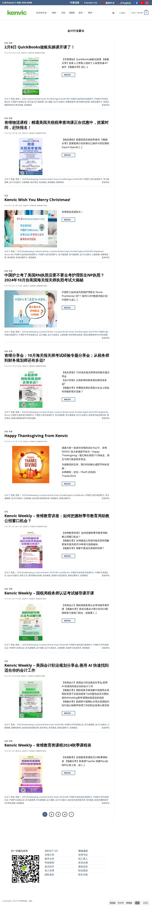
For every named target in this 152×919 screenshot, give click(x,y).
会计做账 (48, 101)
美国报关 (54, 498)
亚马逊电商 (74, 254)
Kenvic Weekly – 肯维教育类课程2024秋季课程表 (47, 745)
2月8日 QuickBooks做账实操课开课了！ (39, 47)
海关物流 (43, 182)
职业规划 (83, 870)
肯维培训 (60, 182)
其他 (6, 43)
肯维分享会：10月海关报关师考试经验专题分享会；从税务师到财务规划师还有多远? (56, 358)
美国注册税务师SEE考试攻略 (95, 334)
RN (12, 254)
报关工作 (23, 575)
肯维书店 (83, 854)
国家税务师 (70, 101)
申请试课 (74, 2)
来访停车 (49, 866)
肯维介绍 (49, 854)
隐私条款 (49, 874)
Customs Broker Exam (36, 98)
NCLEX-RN (65, 98)
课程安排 (83, 866)
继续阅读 (68, 75)
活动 (63, 12)
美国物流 (28, 105)
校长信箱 (83, 874)
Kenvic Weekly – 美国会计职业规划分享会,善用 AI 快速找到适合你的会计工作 (56, 668)
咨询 (81, 12)
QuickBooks (79, 495)
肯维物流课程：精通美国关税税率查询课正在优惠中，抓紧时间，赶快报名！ (56, 125)
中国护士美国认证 (19, 101)
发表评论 (106, 105)
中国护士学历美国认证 (28, 334)
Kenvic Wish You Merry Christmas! (37, 199)
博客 (90, 12)
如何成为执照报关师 (97, 415)
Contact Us (90, 2)
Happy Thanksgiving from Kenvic (36, 435)
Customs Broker (41, 251)
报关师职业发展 (83, 101)
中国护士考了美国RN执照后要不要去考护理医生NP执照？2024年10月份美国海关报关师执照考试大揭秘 (54, 277)
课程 (54, 12)
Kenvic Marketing (36, 53)
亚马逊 (30, 101)
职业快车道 (41, 12)
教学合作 (49, 858)
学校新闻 (49, 862)
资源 (10, 43)
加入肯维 (49, 870)
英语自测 (83, 862)
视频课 (72, 12)
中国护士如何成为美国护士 (82, 98)
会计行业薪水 (59, 101)
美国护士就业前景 (59, 575)
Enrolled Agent (53, 98)
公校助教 (25, 182)
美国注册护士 (96, 101)
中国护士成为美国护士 (92, 179)
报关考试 (34, 182)
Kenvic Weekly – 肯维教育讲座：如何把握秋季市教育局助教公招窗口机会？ (56, 518)
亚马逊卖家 (39, 101)
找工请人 (83, 858)
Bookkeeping (32, 179)
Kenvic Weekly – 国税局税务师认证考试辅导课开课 (49, 593)
